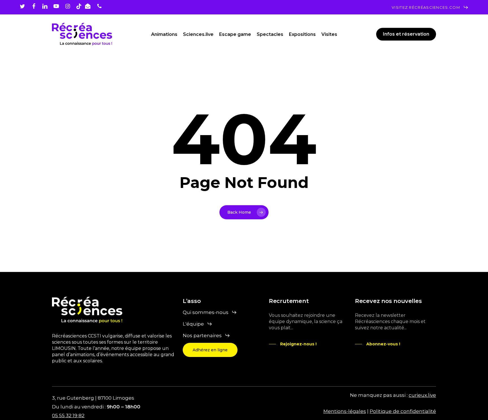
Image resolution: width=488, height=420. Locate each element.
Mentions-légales (344, 411)
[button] (430, 7)
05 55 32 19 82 (68, 415)
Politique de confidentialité (403, 411)
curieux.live (422, 395)
